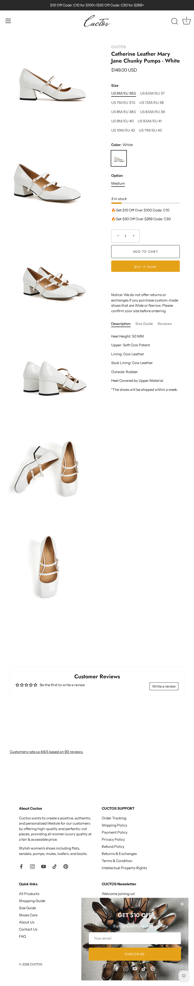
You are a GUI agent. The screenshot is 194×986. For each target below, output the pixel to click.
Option (117, 175)
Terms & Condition (117, 860)
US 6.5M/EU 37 (152, 93)
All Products (29, 893)
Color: (122, 145)
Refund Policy (113, 846)
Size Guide (144, 323)
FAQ (22, 936)
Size (115, 85)
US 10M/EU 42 (123, 130)
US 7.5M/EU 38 (151, 102)
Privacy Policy (113, 839)
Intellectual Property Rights (124, 868)
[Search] (174, 21)
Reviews (165, 323)
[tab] (123, 324)
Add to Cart (145, 251)
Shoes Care (28, 915)
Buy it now (145, 267)
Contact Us (28, 929)
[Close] (182, 904)
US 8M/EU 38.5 (123, 112)
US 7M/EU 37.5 (123, 102)
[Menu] (8, 21)
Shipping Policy (114, 825)
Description (121, 323)
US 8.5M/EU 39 (152, 112)
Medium (118, 183)
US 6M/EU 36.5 (123, 93)
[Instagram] (125, 968)
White (118, 158)
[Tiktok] (143, 968)
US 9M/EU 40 (122, 121)
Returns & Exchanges (119, 853)
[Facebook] (117, 968)
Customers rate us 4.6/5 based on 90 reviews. (46, 751)
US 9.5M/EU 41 (150, 121)
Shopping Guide (32, 901)
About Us (26, 922)
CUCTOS (118, 47)
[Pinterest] (152, 968)
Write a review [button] (164, 686)
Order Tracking (114, 818)
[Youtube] (134, 968)
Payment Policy (115, 832)
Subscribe (135, 954)
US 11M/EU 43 (150, 130)
